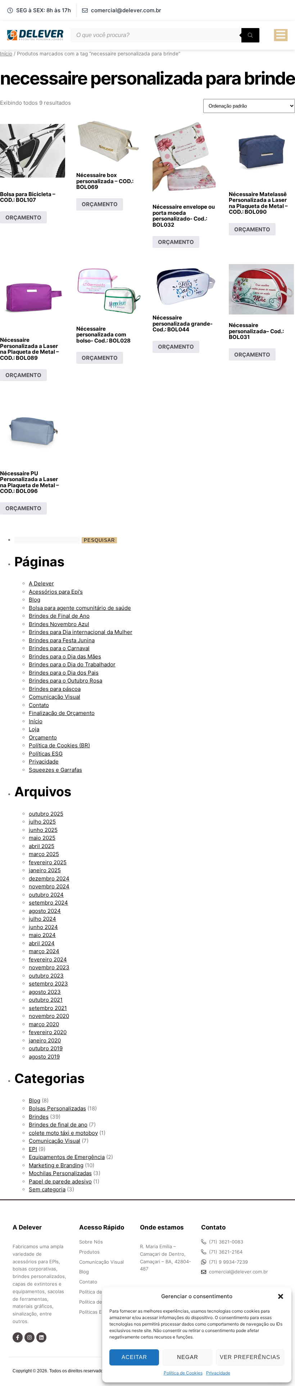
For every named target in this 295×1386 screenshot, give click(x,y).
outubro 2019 (46, 1048)
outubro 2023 (46, 975)
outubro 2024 (46, 894)
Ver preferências (250, 1357)
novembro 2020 (49, 1016)
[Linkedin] (41, 1337)
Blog (34, 599)
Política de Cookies (183, 1373)
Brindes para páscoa (55, 688)
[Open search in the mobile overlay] (165, 35)
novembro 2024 (49, 886)
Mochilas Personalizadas (60, 1173)
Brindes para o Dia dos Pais (64, 672)
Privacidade (218, 1373)
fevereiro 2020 (48, 1032)
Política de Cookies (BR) (59, 745)
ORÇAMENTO (23, 217)
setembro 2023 (48, 983)
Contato (39, 705)
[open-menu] (281, 35)
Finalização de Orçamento (62, 713)
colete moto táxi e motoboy (63, 1132)
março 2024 (44, 951)
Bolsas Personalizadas (57, 1108)
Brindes (39, 1116)
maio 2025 (42, 837)
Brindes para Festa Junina (62, 640)
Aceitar (134, 1357)
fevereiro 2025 (48, 862)
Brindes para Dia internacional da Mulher (80, 632)
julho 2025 (42, 821)
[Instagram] (29, 1337)
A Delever (41, 583)
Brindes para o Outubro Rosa (65, 680)
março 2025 (44, 854)
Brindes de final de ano (58, 1124)
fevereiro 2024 (48, 959)
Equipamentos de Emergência (67, 1157)
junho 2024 (43, 927)
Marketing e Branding (56, 1165)
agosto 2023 (45, 991)
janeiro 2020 (45, 1040)
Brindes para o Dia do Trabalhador (72, 664)
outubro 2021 (46, 999)
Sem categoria (47, 1189)
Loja (34, 729)
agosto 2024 (45, 910)
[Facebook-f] (18, 1337)
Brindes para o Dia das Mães (65, 656)
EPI (33, 1149)
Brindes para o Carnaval (59, 648)
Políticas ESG (46, 753)
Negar (187, 1357)
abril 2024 (42, 943)
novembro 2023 (49, 967)
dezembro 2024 (49, 878)
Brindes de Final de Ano (59, 615)
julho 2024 (42, 918)
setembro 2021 (48, 1008)
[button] (280, 1296)
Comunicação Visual (54, 696)
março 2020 (44, 1024)
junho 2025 (43, 829)
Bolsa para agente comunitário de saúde (80, 607)
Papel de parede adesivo (60, 1181)
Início (6, 53)
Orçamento (43, 737)
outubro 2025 (46, 813)
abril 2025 (41, 846)
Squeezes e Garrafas (55, 769)
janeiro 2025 (45, 870)
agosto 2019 (44, 1056)
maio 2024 (42, 935)
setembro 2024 (48, 902)
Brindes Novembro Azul (59, 624)
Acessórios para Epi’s (56, 591)
